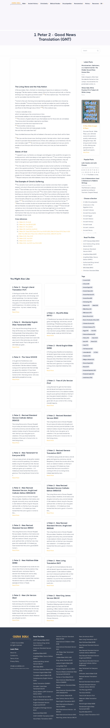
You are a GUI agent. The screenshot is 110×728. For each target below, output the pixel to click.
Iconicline (16, 668)
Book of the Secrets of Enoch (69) (91, 320)
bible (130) (95, 305)
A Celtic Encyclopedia (90, 202)
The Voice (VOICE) (84, 692)
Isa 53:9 (29, 238)
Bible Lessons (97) (87, 312)
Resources (95, 3)
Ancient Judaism (88, 227)
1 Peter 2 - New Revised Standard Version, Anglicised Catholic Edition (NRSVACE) (24, 490)
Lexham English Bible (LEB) (64, 663)
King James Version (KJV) (64, 660)
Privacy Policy (14, 661)
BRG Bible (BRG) (88, 267)
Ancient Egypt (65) (87, 287)
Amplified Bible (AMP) (89, 254)
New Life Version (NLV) (86, 636)
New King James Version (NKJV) (66, 717)
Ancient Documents (89, 213)
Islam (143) (95, 337)
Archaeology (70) (87, 301)
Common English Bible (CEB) (42, 672)
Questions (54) (86, 356)
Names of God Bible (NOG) (64, 677)
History (87, 3)
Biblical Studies (55, 3)
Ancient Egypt (87, 216)
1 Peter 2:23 (22, 241)
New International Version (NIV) (66, 714)
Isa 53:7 (29, 241)
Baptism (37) (86, 305)
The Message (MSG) (85, 690)
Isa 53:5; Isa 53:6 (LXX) (34, 243)
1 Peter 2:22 (22, 238)
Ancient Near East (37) (88, 294)
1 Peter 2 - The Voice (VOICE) (24, 357)
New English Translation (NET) (65, 701)
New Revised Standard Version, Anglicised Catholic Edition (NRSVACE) (89, 663)
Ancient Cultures (88, 210)
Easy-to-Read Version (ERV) (42, 697)
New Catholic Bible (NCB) (64, 695)
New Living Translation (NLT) (88, 639)
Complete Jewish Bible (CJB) (42, 675)
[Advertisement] (55, 18)
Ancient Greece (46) (88, 291)
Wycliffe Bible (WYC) (85, 712)
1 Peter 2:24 (22, 243)
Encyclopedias (67, 3)
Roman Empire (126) (88, 363)
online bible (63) (87, 352)
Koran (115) (94, 341)
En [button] (101, 3)
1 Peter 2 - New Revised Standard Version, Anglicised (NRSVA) (59, 525)
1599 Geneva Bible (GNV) (91, 241)
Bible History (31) (87, 309)
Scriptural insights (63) (88, 374)
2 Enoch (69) (86, 283)
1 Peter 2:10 (22, 236)
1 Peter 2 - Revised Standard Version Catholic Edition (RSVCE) (24, 418)
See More (86, 152)
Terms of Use (14, 658)
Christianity (44, 3)
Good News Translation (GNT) (42, 719)
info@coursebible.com (17, 666)
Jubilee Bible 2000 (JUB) (64, 657)
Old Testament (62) (87, 348)
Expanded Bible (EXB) (40, 713)
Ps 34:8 (28, 222)
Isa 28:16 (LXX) (31, 224)
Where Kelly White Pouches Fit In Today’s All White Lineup (90, 90)
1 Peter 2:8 (21, 229)
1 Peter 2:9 (21, 231)
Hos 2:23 (30, 236)
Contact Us (14, 655)
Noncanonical (78, 3)
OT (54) (96, 352)
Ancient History (33, 3)
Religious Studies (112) (88, 359)
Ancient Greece (88, 219)
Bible (24, 3)
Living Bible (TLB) (61, 666)
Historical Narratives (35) (89, 334)
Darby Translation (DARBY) (41, 683)
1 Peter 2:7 (21, 227)
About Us (13, 652)
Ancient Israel (87, 224)
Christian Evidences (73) (89, 327)
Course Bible (20, 643)
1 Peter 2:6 (21, 224)
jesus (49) (85, 341)
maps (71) (85, 345)
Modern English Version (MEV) (65, 669)
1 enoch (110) (86, 280)
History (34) (86, 337)
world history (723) (87, 377)
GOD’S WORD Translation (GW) (43, 716)
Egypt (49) (85, 330)
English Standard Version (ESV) (43, 699)
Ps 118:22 (29, 227)
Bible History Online (24, 668)
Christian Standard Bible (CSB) (43, 669)
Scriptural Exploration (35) (89, 370)
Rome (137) (86, 366)
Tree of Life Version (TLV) (87, 695)
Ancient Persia (87, 230)
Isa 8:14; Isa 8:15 (31, 229)
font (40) (94, 330)
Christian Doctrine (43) (88, 323)
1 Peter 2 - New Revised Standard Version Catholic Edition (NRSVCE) (58, 488)
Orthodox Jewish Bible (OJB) (88, 673)
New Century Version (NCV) (65, 698)
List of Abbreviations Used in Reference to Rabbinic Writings (90, 181)
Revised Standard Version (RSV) (89, 682)
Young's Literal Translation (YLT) (89, 714)
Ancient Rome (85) (87, 298)
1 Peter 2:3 (21, 222)
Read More (15, 312)
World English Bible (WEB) (87, 703)
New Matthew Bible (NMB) (87, 642)
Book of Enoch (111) (88, 316)
